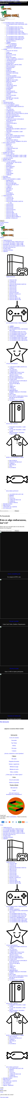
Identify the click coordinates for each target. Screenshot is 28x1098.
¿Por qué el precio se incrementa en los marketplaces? (14, 793)
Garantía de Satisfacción (14, 716)
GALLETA (12, 498)
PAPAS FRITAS (10, 151)
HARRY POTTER (8, 152)
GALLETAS (9, 147)
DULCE (11, 497)
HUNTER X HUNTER (12, 73)
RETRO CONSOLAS (12, 218)
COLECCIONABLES (8, 103)
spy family (8, 96)
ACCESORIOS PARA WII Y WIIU (15, 32)
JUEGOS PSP (12, 291)
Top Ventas (14, 743)
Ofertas (14, 745)
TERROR (8, 175)
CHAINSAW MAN (11, 60)
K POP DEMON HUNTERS (13, 77)
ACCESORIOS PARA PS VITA (14, 27)
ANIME (5, 49)
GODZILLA (9, 122)
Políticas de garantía (14, 782)
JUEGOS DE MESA (11, 123)
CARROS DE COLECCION (13, 112)
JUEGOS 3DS (10, 198)
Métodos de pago (14, 668)
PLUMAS (8, 138)
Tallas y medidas (14, 772)
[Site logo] (6, 9)
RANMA (8, 89)
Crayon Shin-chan (10, 62)
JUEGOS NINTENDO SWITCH (14, 201)
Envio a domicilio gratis (14, 574)
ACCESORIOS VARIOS (12, 105)
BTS (4, 101)
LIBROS (11, 387)
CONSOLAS (9, 197)
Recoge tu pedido (14, 621)
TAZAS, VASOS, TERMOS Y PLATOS (16, 141)
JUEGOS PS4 (9, 207)
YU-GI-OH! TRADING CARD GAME (16, 156)
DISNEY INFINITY (11, 43)
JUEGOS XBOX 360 (11, 214)
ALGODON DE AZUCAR (16, 494)
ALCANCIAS (10, 109)
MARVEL (9, 172)
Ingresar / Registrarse (8, 1085)
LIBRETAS (9, 126)
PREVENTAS (6, 177)
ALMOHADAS (10, 110)
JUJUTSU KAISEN (11, 75)
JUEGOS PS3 (9, 205)
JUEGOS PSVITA (11, 209)
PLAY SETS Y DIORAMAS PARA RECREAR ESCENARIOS (15, 136)
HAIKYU (8, 70)
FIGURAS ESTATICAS (12, 115)
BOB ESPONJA (10, 166)
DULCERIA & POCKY (9, 142)
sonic (10, 202)
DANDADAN (10, 63)
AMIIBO (8, 42)
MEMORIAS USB (11, 46)
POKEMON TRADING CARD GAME (16, 155)
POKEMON (9, 88)
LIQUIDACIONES (8, 158)
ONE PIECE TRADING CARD (14, 131)
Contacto (14, 751)
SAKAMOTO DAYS (11, 92)
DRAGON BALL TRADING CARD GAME (16, 433)
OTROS (8, 133)
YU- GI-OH (9, 99)
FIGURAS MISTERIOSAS (13, 116)
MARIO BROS (7, 159)
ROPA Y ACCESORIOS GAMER (12, 179)
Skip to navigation (4, 0)
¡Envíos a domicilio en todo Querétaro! (14, 753)
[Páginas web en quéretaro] (16, 815)
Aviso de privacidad (14, 780)
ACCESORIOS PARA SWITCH (14, 31)
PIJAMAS (8, 190)
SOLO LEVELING (11, 95)
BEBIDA (11, 495)
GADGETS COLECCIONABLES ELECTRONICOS (15, 119)
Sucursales (14, 740)
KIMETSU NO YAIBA (12, 80)
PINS (10, 466)
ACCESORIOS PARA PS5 (13, 29)
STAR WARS (9, 173)
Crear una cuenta (4, 1097)
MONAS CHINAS (11, 81)
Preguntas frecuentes (14, 761)
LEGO (8, 124)
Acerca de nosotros (14, 737)
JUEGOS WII (9, 211)
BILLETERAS (10, 181)
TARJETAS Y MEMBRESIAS (14, 48)
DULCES (8, 145)
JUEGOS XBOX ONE (12, 215)
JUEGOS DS (9, 200)
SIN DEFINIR (13, 45)
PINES (8, 191)
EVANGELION (10, 67)
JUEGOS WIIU (10, 212)
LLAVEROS (9, 127)
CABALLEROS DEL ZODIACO (14, 59)
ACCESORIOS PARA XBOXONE (15, 38)
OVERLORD (9, 87)
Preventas (5, 176)
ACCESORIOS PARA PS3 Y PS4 (14, 28)
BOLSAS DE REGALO (12, 184)
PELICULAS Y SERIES (9, 161)
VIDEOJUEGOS (7, 195)
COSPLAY (9, 186)
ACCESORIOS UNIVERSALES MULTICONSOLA (14, 40)
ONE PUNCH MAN (11, 85)
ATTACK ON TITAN (11, 50)
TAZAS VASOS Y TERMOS (16, 400)
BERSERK (9, 53)
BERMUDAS (9, 180)
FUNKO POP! (10, 117)
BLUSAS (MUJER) (11, 183)
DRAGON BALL (10, 66)
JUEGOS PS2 (9, 204)
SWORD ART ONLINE (12, 98)
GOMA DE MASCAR (12, 148)
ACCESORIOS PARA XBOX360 (15, 36)
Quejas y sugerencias (14, 764)
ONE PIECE (9, 84)
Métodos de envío (14, 769)
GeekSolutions (13, 816)
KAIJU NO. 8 (9, 78)
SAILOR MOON (10, 91)
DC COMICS (9, 168)
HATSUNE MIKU (11, 71)
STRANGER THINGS (12, 140)
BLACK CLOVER (11, 55)
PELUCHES (9, 134)
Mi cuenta (14, 758)
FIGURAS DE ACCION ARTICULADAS (17, 113)
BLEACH (8, 56)
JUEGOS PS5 (9, 208)
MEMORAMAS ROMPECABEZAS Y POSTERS (17, 391)
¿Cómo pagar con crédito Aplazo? (14, 774)
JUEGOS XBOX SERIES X (13, 216)
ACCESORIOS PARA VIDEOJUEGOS (13, 22)
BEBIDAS (9, 144)
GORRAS (8, 187)
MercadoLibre (14, 787)
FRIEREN (9, 69)
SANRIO (8, 94)
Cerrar (1, 825)
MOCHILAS (9, 188)
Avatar (7, 52)
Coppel (14, 790)
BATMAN (9, 165)
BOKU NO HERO (11, 57)
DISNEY (8, 169)
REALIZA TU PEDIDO (15, 3)
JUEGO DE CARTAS (8, 154)
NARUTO (9, 82)
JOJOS (8, 74)
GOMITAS (9, 149)
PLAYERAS (9, 193)
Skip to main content (14, 0)
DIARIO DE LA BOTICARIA (14, 64)
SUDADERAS (10, 194)
